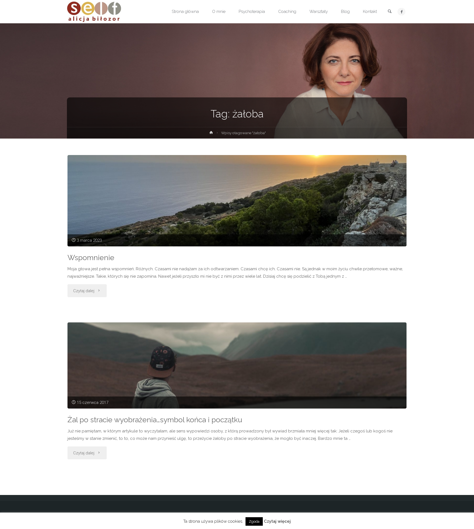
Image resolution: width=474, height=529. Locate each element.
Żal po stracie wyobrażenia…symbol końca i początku (154, 419)
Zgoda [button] (254, 521)
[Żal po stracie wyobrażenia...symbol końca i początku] (237, 365)
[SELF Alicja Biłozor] (94, 11)
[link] (389, 12)
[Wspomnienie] (237, 200)
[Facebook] (401, 12)
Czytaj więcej (277, 521)
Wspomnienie (90, 257)
